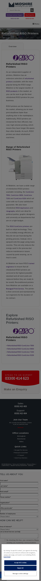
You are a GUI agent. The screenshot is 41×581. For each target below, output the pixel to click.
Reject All (20, 568)
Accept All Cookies (20, 563)
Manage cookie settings (20, 573)
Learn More (7, 557)
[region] (20, 562)
